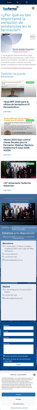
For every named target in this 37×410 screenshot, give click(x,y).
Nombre (6, 325)
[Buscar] (18, 2)
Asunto (6, 337)
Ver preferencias (18, 404)
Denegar (18, 399)
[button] (34, 375)
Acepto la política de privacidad (16, 356)
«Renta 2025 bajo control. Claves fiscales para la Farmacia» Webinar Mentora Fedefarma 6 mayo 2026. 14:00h (18, 145)
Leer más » (7, 112)
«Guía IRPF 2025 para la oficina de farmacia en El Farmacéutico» (16, 104)
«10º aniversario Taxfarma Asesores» (17, 184)
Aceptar (18, 394)
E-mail (5, 331)
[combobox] (11, 2)
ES (27, 2)
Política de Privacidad (15, 407)
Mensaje (6, 343)
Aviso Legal (24, 407)
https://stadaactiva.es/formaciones (19, 68)
